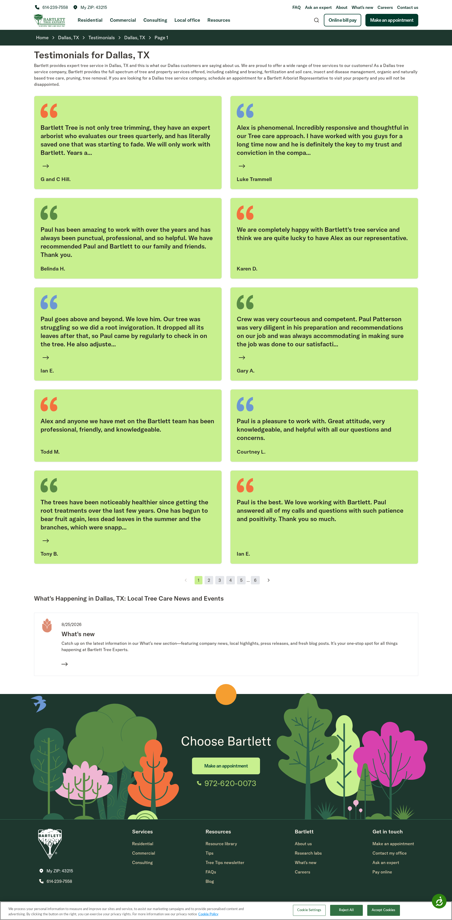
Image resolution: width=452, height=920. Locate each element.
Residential (90, 20)
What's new (362, 7)
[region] (226, 910)
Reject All (346, 910)
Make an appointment (392, 20)
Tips (209, 853)
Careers (385, 7)
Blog (210, 881)
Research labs (308, 853)
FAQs (211, 871)
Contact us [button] (407, 7)
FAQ (296, 7)
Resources (218, 20)
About (341, 7)
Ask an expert (318, 7)
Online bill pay (343, 20)
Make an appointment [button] (393, 843)
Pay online (382, 871)
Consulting (155, 20)
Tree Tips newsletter (225, 862)
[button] (90, 7)
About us (303, 843)
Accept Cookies (384, 910)
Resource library (221, 843)
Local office (187, 20)
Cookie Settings (309, 910)
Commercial (123, 20)
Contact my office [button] (389, 853)
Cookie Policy (208, 914)
